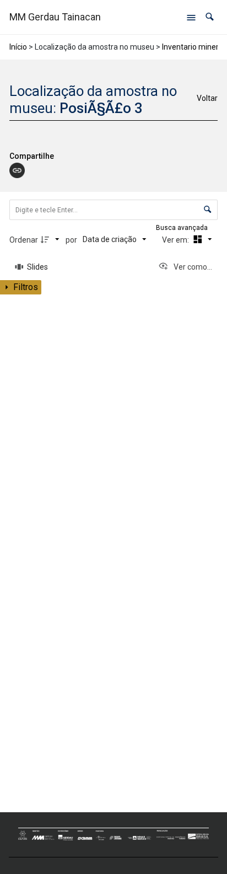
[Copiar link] (17, 170)
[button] (210, 17)
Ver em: (176, 239)
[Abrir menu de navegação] (191, 17)
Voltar (207, 98)
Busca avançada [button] (182, 228)
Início (18, 46)
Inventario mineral (193, 46)
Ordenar (23, 239)
